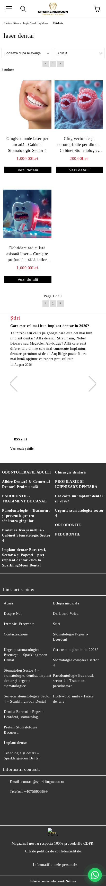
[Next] (89, 384)
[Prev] (17, 384)
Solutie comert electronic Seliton (53, 881)
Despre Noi (13, 614)
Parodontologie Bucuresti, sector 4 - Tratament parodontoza (73, 681)
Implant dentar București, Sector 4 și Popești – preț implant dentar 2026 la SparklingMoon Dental (24, 557)
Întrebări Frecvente (19, 624)
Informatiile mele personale (55, 865)
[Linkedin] (43, 802)
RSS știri (20, 439)
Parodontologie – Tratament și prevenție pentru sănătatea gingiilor (26, 516)
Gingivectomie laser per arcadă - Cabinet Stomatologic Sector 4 (27, 144)
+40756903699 (36, 792)
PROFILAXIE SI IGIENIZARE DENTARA (76, 484)
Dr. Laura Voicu (65, 614)
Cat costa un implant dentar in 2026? (79, 498)
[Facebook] (9, 802)
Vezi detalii (28, 170)
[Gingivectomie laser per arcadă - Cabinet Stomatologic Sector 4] (27, 104)
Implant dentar (15, 743)
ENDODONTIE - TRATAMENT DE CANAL (24, 498)
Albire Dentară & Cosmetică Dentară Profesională (26, 484)
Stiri (56, 624)
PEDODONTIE (68, 534)
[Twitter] (20, 802)
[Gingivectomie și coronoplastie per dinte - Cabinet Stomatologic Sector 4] (79, 104)
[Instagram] (32, 802)
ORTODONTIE (68, 525)
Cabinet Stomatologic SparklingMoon (26, 23)
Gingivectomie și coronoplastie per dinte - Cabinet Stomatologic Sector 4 (78, 145)
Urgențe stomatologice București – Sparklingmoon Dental (25, 655)
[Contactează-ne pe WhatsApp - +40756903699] (95, 875)
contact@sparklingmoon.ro (42, 782)
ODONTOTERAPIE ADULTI (26, 472)
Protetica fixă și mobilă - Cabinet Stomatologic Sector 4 (26, 535)
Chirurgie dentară (70, 472)
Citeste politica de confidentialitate (53, 851)
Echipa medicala (66, 603)
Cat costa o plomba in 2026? (75, 650)
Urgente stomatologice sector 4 (79, 513)
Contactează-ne (16, 634)
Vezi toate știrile (21, 448)
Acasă (8, 603)
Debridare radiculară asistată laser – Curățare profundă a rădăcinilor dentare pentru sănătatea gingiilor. (27, 254)
